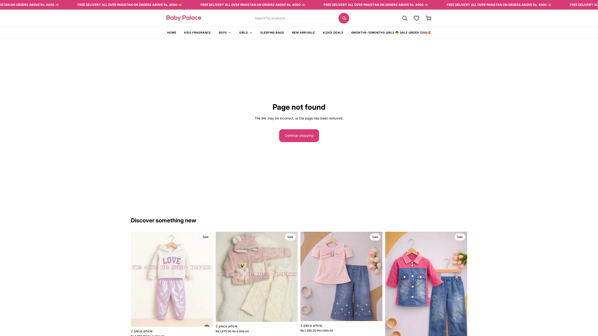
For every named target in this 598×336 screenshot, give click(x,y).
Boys (223, 32)
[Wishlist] (416, 18)
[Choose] (205, 319)
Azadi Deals (333, 32)
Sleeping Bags (272, 32)
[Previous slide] (138, 279)
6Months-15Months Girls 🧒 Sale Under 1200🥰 (391, 32)
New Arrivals (303, 32)
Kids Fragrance (197, 32)
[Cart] (428, 18)
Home (171, 32)
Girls (243, 32)
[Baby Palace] (196, 18)
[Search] (343, 18)
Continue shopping (299, 135)
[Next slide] (206, 279)
